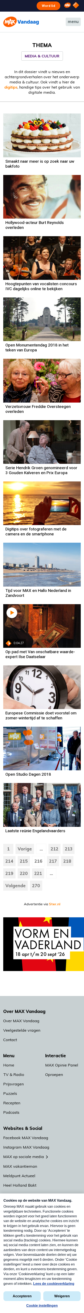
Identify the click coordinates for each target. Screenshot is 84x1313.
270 (36, 885)
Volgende (15, 885)
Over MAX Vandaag (21, 1020)
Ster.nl (54, 904)
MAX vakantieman (20, 1166)
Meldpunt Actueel (19, 1175)
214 (9, 861)
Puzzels (10, 1093)
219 (9, 873)
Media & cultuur (42, 56)
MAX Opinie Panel (61, 1065)
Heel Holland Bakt (19, 1185)
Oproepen (54, 1074)
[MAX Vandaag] (21, 22)
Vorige (25, 849)
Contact (10, 1039)
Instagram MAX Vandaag (26, 1147)
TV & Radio (13, 1074)
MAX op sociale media (23, 1156)
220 (24, 873)
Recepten (11, 1102)
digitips (10, 87)
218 (67, 861)
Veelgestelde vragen (21, 1030)
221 (38, 873)
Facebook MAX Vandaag (25, 1137)
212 (54, 849)
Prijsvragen (13, 1084)
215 (24, 861)
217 (53, 861)
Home (8, 1065)
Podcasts (11, 1112)
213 (68, 849)
